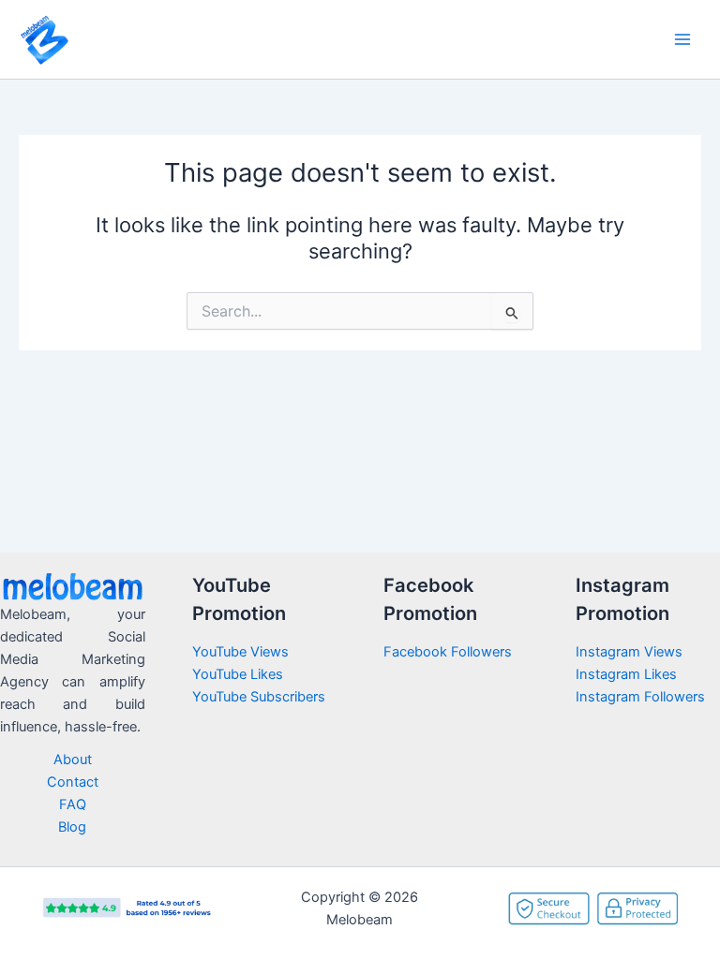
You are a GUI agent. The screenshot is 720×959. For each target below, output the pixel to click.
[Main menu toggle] (682, 39)
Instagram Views (631, 651)
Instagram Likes (626, 674)
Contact (72, 782)
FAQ (72, 804)
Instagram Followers (640, 696)
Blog (72, 827)
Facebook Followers (449, 651)
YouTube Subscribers (258, 696)
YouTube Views (240, 651)
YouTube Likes (237, 674)
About (72, 759)
